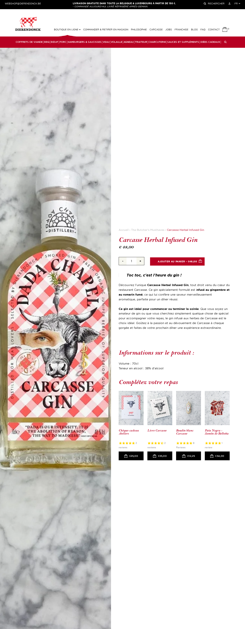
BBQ (46, 42)
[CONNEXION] (229, 4)
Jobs (168, 29)
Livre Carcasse (157, 430)
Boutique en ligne (66, 29)
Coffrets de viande (29, 42)
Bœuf (54, 42)
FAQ (202, 29)
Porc (63, 42)
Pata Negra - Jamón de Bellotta (217, 432)
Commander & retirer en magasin (105, 29)
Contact (214, 29)
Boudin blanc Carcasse (184, 432)
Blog (194, 29)
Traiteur (141, 42)
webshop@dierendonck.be (23, 3)
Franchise (181, 29)
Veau (106, 42)
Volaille (116, 42)
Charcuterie (157, 42)
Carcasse (156, 29)
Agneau (129, 42)
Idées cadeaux (210, 42)
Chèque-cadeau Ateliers (129, 432)
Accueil (124, 230)
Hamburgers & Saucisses (84, 42)
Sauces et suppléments (183, 42)
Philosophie (139, 29)
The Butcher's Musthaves (147, 230)
